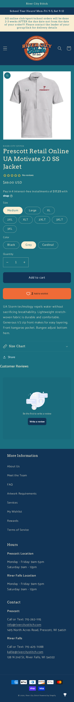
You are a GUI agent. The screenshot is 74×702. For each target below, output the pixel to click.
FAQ (10, 484)
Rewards (12, 520)
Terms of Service (18, 529)
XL (48, 210)
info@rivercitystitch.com (24, 624)
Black (11, 244)
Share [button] (11, 357)
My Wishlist (14, 511)
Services (12, 502)
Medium (12, 210)
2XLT (42, 219)
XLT (25, 219)
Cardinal (48, 244)
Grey (29, 244)
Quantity (8, 254)
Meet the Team (17, 475)
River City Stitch (32, 695)
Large (33, 210)
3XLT (59, 219)
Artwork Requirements (22, 493)
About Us (13, 466)
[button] (5, 48)
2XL (9, 219)
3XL (9, 228)
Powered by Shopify (48, 695)
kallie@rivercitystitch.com (25, 652)
